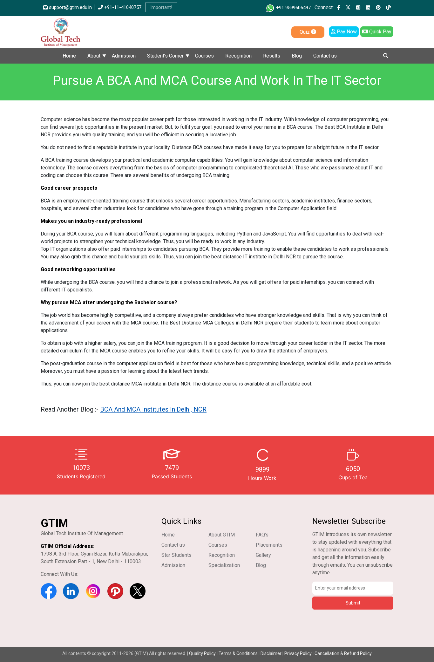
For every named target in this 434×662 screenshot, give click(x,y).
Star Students (176, 555)
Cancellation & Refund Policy (343, 653)
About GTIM (221, 535)
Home (69, 56)
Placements (269, 545)
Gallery (263, 555)
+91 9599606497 (293, 7)
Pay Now (346, 32)
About (93, 56)
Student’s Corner (165, 56)
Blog (297, 56)
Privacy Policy (298, 653)
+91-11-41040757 (122, 7)
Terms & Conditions (238, 653)
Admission (124, 56)
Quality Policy (203, 653)
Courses (204, 56)
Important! (161, 7)
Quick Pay (379, 32)
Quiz (305, 32)
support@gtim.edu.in (70, 7)
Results (271, 56)
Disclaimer (271, 653)
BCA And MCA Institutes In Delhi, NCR (153, 409)
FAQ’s (262, 535)
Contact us (325, 56)
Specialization (224, 565)
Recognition (238, 56)
